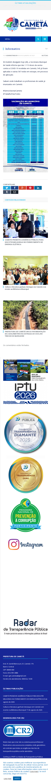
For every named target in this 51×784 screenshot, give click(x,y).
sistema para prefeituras (33, 742)
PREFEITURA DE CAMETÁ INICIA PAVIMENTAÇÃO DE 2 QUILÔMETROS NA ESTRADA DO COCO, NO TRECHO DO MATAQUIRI (25, 333)
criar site (18, 742)
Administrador (11, 55)
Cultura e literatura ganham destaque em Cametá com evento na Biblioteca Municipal (26, 6)
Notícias (45, 55)
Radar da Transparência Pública (31, 757)
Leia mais (34, 771)
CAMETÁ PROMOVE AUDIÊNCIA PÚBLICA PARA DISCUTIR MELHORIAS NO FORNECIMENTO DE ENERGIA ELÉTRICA (24, 242)
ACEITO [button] (17, 778)
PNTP (13, 757)
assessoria (20, 745)
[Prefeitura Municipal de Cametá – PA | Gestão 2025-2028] (25, 23)
